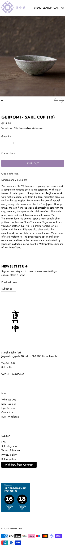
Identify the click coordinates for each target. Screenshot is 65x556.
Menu (37, 8)
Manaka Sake (15, 528)
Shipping (18, 128)
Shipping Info (9, 446)
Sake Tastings (8, 404)
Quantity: (6, 136)
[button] (47, 8)
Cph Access (8, 408)
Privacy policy (9, 455)
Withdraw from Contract (19, 465)
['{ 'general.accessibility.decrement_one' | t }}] (2, 143)
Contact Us (7, 412)
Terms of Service (10, 450)
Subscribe (6, 289)
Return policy (8, 459)
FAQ (3, 442)
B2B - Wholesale (10, 417)
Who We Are (8, 399)
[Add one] (13, 143)
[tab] (2, 100)
